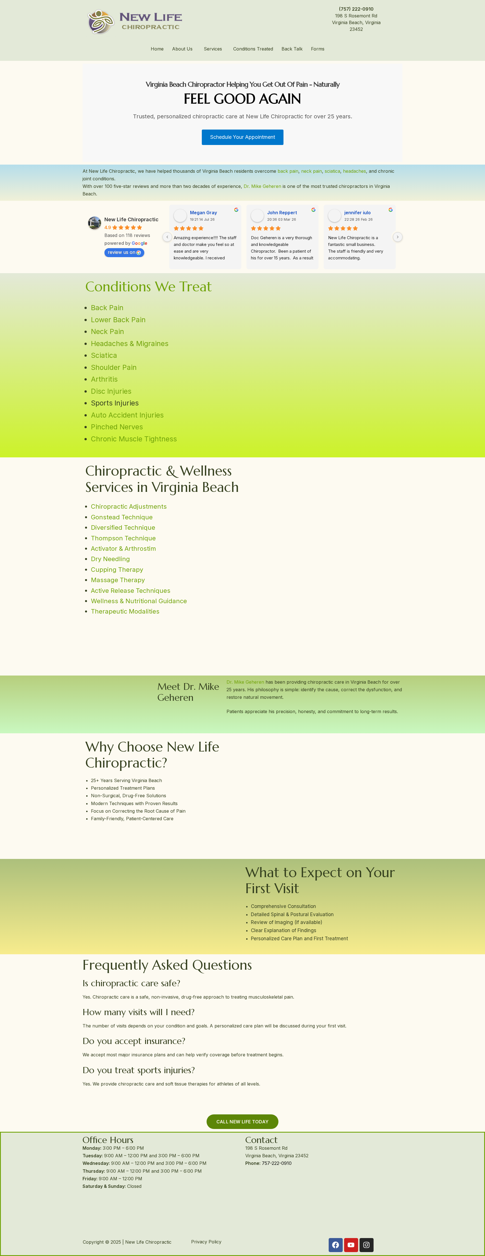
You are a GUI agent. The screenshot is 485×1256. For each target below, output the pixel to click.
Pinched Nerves (117, 427)
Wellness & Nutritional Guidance (139, 601)
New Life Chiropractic (131, 219)
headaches (354, 171)
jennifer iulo (357, 212)
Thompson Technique (123, 538)
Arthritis (104, 379)
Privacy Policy (206, 1242)
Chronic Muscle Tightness (134, 439)
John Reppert (282, 212)
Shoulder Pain (114, 367)
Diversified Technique (123, 527)
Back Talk (292, 49)
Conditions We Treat (148, 286)
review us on (121, 252)
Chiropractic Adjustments (129, 506)
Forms (317, 49)
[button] (184, 48)
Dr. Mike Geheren (262, 186)
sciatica (331, 171)
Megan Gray (203, 212)
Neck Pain (107, 331)
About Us (182, 49)
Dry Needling (110, 559)
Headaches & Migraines (129, 343)
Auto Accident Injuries (127, 415)
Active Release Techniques (130, 590)
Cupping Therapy (117, 569)
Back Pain (107, 307)
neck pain (311, 171)
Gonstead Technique (122, 517)
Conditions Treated (253, 49)
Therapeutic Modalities (125, 611)
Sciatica (104, 355)
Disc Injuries (111, 391)
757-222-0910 (277, 1163)
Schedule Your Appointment (242, 137)
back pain (288, 171)
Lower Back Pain (118, 319)
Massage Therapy (118, 580)
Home (157, 49)
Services (213, 49)
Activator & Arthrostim (123, 548)
